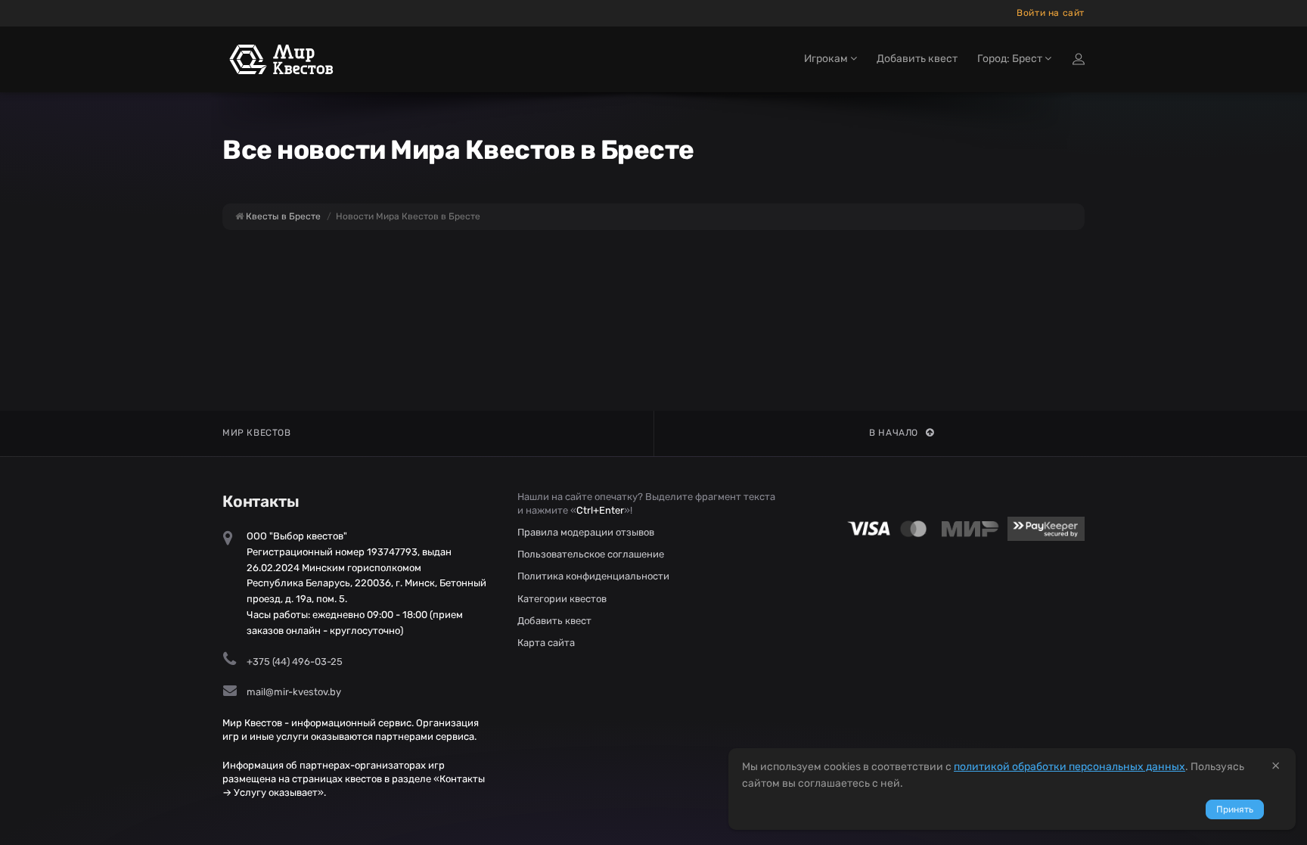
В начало (893, 432)
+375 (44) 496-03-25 (295, 661)
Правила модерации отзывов (585, 532)
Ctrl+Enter (600, 510)
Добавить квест (917, 58)
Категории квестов (562, 598)
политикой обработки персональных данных (1069, 766)
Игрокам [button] (827, 58)
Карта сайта (546, 642)
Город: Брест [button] (1011, 58)
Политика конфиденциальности (593, 576)
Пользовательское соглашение (590, 554)
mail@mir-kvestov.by (294, 691)
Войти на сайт (1051, 13)
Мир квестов (256, 432)
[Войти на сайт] (1078, 59)
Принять (1234, 809)
